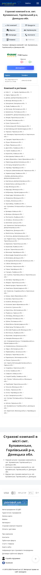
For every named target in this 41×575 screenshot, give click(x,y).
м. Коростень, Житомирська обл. (16, 310)
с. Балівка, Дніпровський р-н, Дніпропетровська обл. (13, 177)
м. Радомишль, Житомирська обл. (16, 357)
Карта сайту (6, 547)
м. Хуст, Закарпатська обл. (13, 395)
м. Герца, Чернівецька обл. (14, 269)
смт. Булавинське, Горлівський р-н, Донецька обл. (19, 407)
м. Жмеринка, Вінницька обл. (14, 198)
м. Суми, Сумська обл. (12, 123)
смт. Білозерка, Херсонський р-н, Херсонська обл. (19, 135)
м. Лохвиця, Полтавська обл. (14, 319)
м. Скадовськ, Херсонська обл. (15, 368)
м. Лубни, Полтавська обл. (13, 321)
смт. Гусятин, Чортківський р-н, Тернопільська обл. (20, 276)
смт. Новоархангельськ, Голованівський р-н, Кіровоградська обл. (19, 342)
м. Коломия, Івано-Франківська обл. (17, 304)
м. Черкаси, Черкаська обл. (14, 132)
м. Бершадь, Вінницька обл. (14, 189)
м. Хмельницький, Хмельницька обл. (17, 126)
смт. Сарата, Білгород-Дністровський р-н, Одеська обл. (18, 364)
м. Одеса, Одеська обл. (12, 95)
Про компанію (7, 534)
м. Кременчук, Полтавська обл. (15, 112)
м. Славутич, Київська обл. (13, 374)
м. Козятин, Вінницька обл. (14, 302)
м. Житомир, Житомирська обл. (15, 109)
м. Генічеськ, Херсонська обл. (14, 266)
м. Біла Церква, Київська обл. (14, 156)
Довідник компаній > (17, 45)
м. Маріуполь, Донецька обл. (14, 230)
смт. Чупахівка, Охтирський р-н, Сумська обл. (18, 207)
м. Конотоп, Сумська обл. (13, 307)
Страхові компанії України (12, 526)
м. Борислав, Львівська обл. (14, 247)
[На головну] (15, 502)
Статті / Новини (8, 544)
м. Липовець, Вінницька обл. (14, 316)
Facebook (9, 563)
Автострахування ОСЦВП (11, 509)
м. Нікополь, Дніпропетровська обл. (17, 236)
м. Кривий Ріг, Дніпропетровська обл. (17, 115)
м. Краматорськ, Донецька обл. (15, 184)
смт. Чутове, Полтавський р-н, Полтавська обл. (18, 399)
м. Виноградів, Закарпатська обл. (16, 255)
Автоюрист (6, 523)
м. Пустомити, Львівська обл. (14, 217)
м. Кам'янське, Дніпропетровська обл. (17, 181)
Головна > (6, 45)
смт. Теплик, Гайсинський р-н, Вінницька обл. (18, 380)
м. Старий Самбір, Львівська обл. (16, 376)
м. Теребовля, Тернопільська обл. (16, 384)
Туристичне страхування (11, 513)
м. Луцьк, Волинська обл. (13, 142)
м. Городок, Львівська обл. (13, 272)
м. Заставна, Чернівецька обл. (15, 280)
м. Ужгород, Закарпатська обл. (15, 165)
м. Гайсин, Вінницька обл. (13, 264)
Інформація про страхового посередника (17, 550)
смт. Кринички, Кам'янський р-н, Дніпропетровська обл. (15, 226)
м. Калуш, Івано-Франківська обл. (16, 296)
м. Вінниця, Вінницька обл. (14, 101)
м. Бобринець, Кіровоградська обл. (16, 192)
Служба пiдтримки (13, 558)
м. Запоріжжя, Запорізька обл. (15, 103)
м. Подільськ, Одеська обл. (13, 313)
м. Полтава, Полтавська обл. (14, 120)
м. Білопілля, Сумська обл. (13, 223)
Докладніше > (20, 68)
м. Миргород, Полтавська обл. (15, 327)
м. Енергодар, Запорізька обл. (15, 195)
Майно (4, 519)
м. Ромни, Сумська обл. (12, 360)
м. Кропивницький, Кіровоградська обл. (18, 129)
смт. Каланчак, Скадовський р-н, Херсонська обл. (19, 292)
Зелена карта (7, 516)
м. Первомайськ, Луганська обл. (15, 352)
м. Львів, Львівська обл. (13, 106)
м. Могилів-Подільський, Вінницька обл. (18, 330)
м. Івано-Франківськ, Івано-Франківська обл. (19, 159)
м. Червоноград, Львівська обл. (15, 173)
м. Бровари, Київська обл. (13, 211)
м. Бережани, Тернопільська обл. (16, 244)
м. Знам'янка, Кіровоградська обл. (16, 288)
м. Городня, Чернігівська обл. (14, 139)
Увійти (28, 3)
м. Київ (7, 92)
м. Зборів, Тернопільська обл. (14, 118)
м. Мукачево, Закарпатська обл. (15, 335)
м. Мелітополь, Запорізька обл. (15, 233)
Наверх (35, 559)
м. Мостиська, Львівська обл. (14, 333)
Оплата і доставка (9, 529)
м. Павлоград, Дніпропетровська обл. (17, 162)
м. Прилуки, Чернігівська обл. (14, 355)
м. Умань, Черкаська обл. (13, 390)
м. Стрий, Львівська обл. (13, 151)
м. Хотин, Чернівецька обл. (14, 393)
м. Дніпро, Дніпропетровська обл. (16, 98)
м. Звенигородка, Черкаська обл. (16, 285)
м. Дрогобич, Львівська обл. (14, 148)
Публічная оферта (9, 540)
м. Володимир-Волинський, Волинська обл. (19, 261)
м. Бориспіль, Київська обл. (14, 153)
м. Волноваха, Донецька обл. (14, 258)
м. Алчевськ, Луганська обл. (14, 220)
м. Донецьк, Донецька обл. (14, 214)
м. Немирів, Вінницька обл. (14, 338)
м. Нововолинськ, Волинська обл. (16, 346)
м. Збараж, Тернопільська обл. (15, 283)
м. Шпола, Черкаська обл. (13, 403)
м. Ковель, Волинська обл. (13, 201)
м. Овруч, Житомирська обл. (14, 349)
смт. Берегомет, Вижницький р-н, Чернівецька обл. (20, 412)
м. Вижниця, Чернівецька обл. (15, 252)
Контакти (5, 537)
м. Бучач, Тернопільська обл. (14, 249)
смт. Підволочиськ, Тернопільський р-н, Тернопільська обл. (17, 240)
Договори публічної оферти (12, 553)
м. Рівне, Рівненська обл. (13, 145)
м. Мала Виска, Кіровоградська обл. (16, 324)
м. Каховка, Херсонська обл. (14, 299)
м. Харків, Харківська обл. (22, 92)
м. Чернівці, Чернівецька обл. (14, 168)
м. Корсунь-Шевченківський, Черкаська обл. (20, 170)
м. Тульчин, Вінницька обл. (14, 387)
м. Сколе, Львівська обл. (13, 371)
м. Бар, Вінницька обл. (12, 187)
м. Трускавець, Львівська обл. (14, 204)
